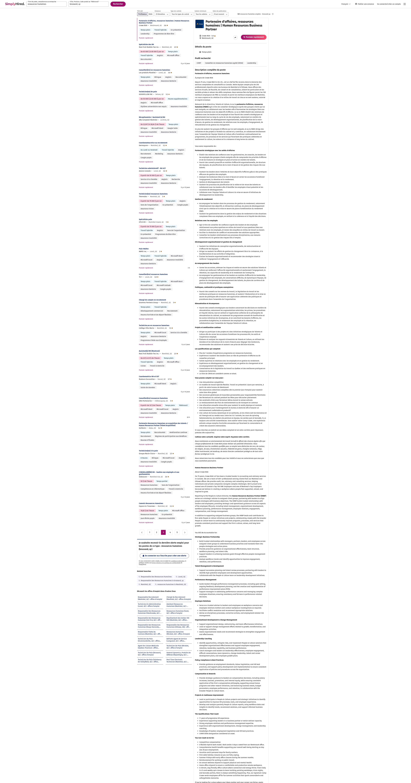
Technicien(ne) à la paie (148, 451)
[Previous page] (142, 532)
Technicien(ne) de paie (148, 92)
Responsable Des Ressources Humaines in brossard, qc (162, 581)
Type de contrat (176, 11)
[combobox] (46, 4)
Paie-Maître (144, 249)
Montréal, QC (146, 584)
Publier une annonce (366, 4)
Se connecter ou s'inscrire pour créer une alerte (165, 555)
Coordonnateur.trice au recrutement (153, 143)
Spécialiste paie (145, 219)
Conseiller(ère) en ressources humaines (154, 70)
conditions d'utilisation (177, 561)
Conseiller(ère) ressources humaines (153, 274)
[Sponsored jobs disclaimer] (272, 14)
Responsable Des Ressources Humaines (156, 577)
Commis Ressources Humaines (151, 503)
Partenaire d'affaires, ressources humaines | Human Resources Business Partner (164, 22)
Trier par (140, 11)
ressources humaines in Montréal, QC (171, 584)
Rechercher (118, 4)
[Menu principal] (404, 4)
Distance (158, 11)
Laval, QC (181, 577)
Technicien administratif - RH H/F (152, 168)
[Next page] (184, 532)
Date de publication (219, 11)
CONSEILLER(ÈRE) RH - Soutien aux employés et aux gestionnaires (159, 473)
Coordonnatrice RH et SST (149, 376)
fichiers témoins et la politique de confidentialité (166, 563)
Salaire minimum (200, 11)
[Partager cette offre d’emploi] (235, 37)
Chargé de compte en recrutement (152, 300)
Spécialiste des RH (146, 44)
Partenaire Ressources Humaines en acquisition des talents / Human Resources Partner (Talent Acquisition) (163, 424)
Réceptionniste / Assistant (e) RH (152, 117)
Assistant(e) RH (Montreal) (149, 351)
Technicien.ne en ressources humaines (154, 325)
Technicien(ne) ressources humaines (153, 194)
